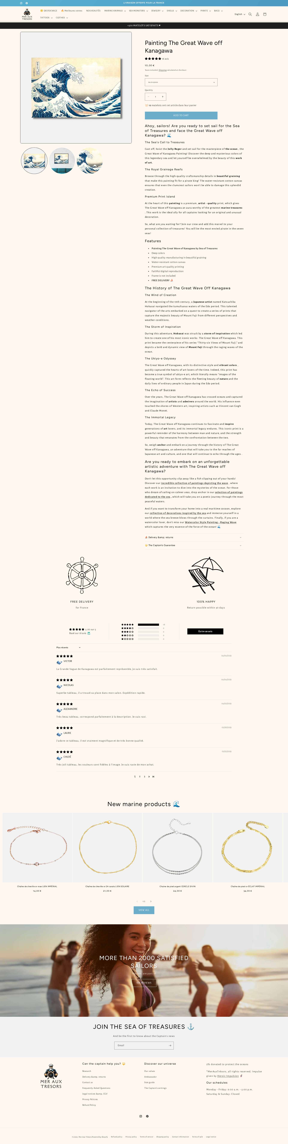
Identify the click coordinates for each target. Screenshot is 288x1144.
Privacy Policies (90, 1099)
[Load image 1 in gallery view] (34, 161)
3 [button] (144, 776)
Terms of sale (197, 1137)
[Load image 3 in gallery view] (90, 161)
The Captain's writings (155, 1088)
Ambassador (150, 1077)
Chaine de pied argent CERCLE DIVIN (177, 886)
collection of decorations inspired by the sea (178, 513)
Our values (149, 1071)
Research (86, 1071)
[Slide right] (151, 901)
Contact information (180, 1137)
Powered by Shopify (100, 1137)
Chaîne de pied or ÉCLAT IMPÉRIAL (248, 886)
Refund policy (116, 1137)
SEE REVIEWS (144, 983)
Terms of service (146, 1137)
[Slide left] (137, 901)
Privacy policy (131, 1137)
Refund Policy (89, 1105)
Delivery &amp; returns (94, 1077)
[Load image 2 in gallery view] (62, 161)
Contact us (87, 1082)
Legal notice (211, 1137)
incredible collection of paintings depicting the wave (194, 483)
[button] (114, 10)
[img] (64, 656)
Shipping (162, 70)
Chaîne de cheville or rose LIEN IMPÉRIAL (37, 886)
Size (147, 76)
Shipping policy (162, 1137)
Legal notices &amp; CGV (95, 1094)
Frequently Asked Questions (96, 1088)
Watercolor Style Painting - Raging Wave (211, 522)
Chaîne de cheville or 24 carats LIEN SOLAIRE (107, 886)
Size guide (149, 1082)
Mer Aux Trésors (85, 1137)
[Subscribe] (170, 1045)
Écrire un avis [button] (205, 631)
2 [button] (140, 776)
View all (144, 910)
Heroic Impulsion (228, 1076)
